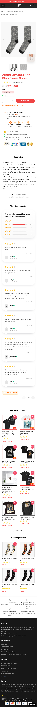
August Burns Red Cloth (15, 11)
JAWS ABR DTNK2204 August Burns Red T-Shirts (26, 433)
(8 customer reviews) (17, 82)
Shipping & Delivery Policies (9, 663)
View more (18, 530)
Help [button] (33, 704)
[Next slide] (33, 40)
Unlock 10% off (4, 699)
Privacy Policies (5, 649)
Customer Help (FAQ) (7, 673)
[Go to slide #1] (13, 67)
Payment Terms (6, 666)
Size (3, 89)
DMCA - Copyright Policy (8, 652)
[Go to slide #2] (23, 67)
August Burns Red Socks (9, 14)
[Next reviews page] (33, 397)
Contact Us (4, 671)
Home (3, 11)
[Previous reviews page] (24, 397)
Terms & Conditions (7, 646)
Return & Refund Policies (8, 668)
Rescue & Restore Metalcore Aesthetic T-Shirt (8, 519)
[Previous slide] (4, 40)
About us (4, 644)
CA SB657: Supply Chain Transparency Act (13, 654)
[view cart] (34, 5)
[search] (31, 5)
